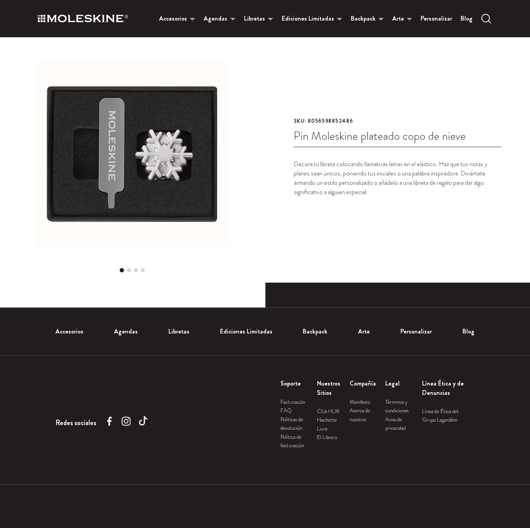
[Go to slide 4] (142, 270)
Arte (398, 18)
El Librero (327, 437)
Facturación (293, 402)
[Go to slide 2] (128, 270)
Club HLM (328, 411)
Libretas (254, 18)
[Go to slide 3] (135, 270)
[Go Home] (83, 19)
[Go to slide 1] (121, 270)
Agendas (215, 18)
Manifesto (360, 402)
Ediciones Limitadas (308, 18)
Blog (467, 18)
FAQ (286, 410)
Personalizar (436, 18)
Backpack (363, 18)
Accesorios (173, 18)
